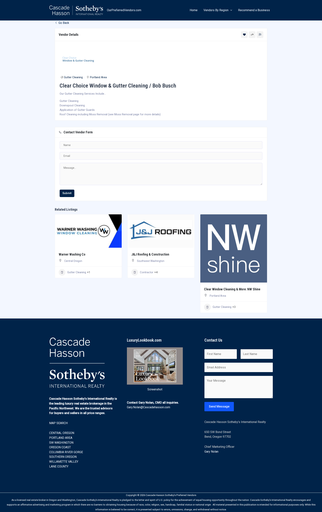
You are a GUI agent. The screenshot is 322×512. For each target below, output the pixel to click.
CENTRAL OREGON (61, 433)
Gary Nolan (211, 451)
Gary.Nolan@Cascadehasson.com (148, 407)
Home (194, 10)
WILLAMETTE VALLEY (63, 461)
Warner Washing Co (72, 254)
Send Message (219, 406)
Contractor (146, 272)
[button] (230, 10)
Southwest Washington (150, 260)
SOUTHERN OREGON (63, 457)
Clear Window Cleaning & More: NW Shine (232, 289)
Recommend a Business (254, 10)
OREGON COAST (60, 447)
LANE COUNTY (58, 466)
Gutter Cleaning (73, 77)
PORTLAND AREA (60, 438)
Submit (67, 193)
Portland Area (98, 77)
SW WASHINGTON (61, 442)
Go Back (63, 23)
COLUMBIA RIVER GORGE (66, 452)
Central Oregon (73, 260)
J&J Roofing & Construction (150, 254)
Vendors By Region (215, 10)
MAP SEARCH (58, 423)
